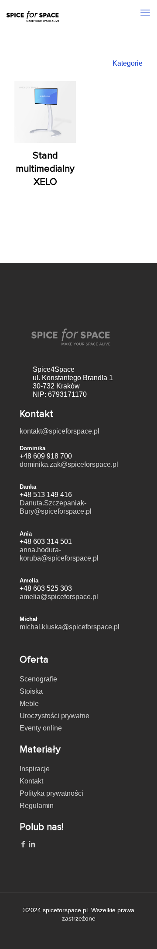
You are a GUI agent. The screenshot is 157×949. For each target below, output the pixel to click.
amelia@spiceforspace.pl (59, 596)
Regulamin (37, 805)
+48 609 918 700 (46, 456)
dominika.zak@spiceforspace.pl (69, 464)
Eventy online (41, 728)
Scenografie (38, 679)
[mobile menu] (145, 13)
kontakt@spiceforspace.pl (59, 431)
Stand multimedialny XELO (45, 169)
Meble (29, 703)
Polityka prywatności (51, 793)
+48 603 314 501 (46, 541)
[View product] (66, 91)
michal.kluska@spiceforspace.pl (69, 627)
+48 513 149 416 (46, 494)
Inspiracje (35, 769)
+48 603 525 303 (46, 588)
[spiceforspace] (33, 11)
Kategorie (128, 63)
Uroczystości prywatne (54, 716)
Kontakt (31, 781)
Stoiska (31, 691)
